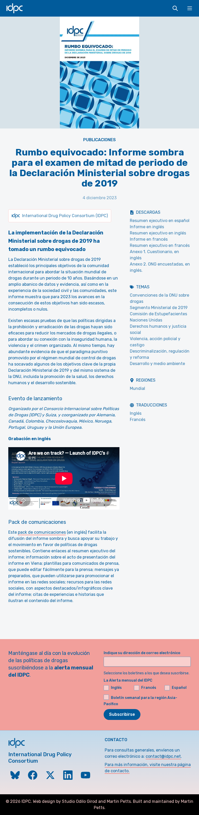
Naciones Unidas (146, 320)
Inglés (135, 413)
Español (179, 687)
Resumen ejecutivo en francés (160, 245)
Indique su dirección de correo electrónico (142, 653)
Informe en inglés (147, 226)
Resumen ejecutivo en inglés (158, 233)
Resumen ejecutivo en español (159, 220)
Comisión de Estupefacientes (158, 313)
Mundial (137, 388)
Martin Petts (119, 801)
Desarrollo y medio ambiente (157, 363)
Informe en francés (149, 239)
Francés (137, 419)
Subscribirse (122, 714)
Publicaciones (99, 139)
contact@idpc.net (163, 756)
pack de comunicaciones (42, 532)
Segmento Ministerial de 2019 (159, 307)
